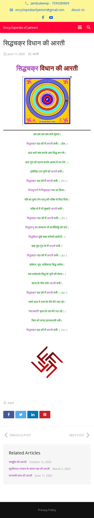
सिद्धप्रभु (29, 227)
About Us (78, 10)
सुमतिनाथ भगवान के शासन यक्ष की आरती (29, 469)
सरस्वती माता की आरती (20, 475)
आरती (36, 54)
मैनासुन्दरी (33, 190)
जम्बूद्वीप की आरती (17, 462)
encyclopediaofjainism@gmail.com (39, 10)
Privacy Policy (47, 510)
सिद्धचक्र (27, 68)
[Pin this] (44, 414)
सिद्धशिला (33, 237)
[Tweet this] (20, 414)
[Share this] (8, 414)
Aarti (11, 403)
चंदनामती (33, 311)
